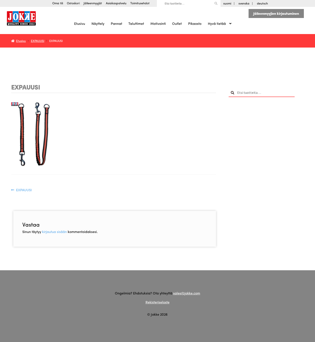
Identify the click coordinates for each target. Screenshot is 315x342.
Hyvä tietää (217, 23)
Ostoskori (73, 3)
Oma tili (57, 3)
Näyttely (98, 23)
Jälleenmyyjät (93, 3)
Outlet (177, 23)
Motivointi (158, 23)
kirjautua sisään (54, 231)
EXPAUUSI (37, 41)
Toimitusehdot (140, 3)
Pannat (116, 23)
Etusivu (79, 23)
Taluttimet (136, 23)
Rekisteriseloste (158, 302)
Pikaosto (194, 23)
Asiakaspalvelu (116, 3)
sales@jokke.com (186, 293)
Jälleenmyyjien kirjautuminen (276, 13)
